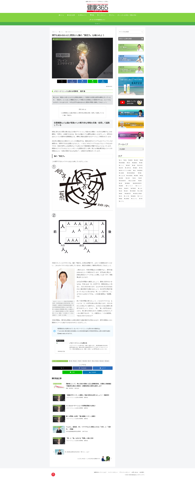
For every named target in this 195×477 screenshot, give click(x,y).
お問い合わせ (135, 472)
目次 (80, 109)
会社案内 (142, 472)
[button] (142, 32)
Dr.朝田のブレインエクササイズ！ (61, 361)
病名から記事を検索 (125, 38)
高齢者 (107, 361)
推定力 (76, 361)
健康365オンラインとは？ (100, 472)
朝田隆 (85, 361)
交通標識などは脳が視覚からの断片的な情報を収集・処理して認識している (83, 113)
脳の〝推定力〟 (68, 115)
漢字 (90, 361)
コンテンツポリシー (113, 472)
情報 (71, 361)
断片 (81, 361)
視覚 (98, 361)
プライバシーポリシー (124, 472)
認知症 (102, 361)
